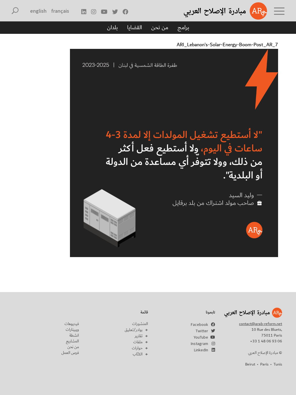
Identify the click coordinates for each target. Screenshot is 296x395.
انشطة (74, 335)
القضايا (134, 27)
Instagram (199, 343)
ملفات (138, 342)
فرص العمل (70, 353)
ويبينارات (72, 329)
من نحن (159, 27)
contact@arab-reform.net (260, 324)
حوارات (137, 348)
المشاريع (72, 341)
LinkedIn (201, 349)
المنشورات (140, 324)
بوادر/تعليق (134, 330)
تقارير (139, 336)
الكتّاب (138, 354)
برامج (183, 27)
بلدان (112, 27)
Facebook (199, 324)
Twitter (202, 330)
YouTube (201, 337)
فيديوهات (71, 324)
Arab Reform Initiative (218, 11)
